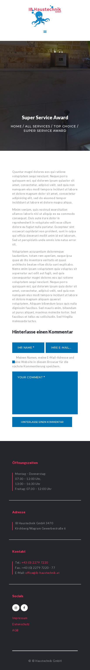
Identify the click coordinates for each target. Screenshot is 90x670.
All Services (37, 126)
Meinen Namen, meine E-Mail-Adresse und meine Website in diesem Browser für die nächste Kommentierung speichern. (43, 362)
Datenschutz (20, 624)
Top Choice (65, 126)
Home (16, 126)
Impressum (20, 618)
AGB (15, 630)
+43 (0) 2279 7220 (35, 562)
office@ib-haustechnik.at (42, 573)
